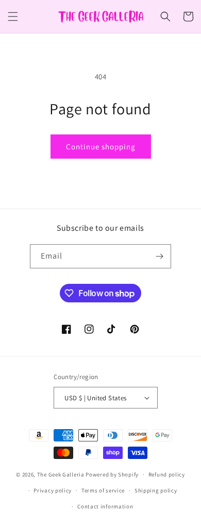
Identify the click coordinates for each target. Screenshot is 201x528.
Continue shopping (101, 146)
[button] (13, 16)
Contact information (105, 506)
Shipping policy (156, 490)
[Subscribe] (159, 256)
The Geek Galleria (61, 474)
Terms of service (103, 490)
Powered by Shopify (112, 474)
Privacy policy (53, 490)
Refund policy (166, 474)
